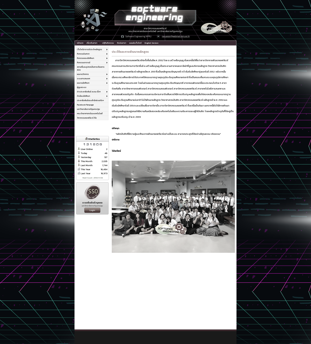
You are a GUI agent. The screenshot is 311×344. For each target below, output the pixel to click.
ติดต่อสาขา (121, 43)
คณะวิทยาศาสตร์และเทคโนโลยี (90, 113)
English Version (151, 43)
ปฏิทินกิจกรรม (108, 43)
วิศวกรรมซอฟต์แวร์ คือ (87, 117)
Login (92, 210)
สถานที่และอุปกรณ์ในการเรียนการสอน (90, 68)
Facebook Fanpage (85, 104)
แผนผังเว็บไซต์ (135, 43)
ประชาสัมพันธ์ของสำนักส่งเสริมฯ (90, 100)
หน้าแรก (80, 43)
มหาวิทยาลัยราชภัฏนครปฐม (88, 109)
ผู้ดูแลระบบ (81, 87)
